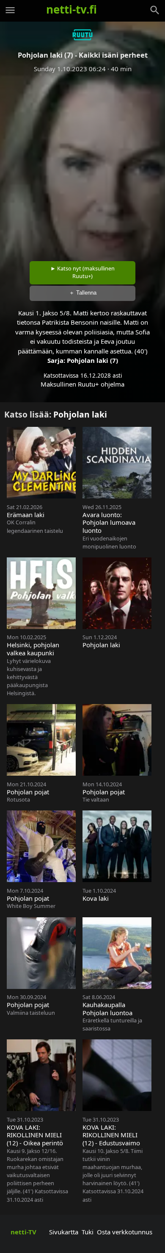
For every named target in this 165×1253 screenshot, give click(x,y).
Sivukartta (63, 1232)
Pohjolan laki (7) (92, 360)
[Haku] (155, 10)
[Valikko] (10, 10)
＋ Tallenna (82, 293)
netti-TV (23, 1232)
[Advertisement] (82, 164)
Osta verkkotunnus (124, 1232)
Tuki (88, 1232)
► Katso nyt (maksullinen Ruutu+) (82, 272)
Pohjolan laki (80, 414)
